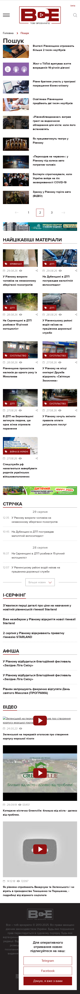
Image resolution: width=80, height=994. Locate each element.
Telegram (48, 961)
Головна (8, 33)
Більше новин (38, 582)
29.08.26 (12, 270)
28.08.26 (12, 314)
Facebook (48, 971)
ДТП (52, 264)
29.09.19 (12, 804)
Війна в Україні (19, 451)
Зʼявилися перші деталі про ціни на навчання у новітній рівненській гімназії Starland (37, 607)
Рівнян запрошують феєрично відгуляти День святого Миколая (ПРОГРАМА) (36, 691)
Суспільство (18, 355)
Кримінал (16, 264)
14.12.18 (11, 881)
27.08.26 (51, 362)
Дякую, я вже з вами (48, 981)
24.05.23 (12, 728)
